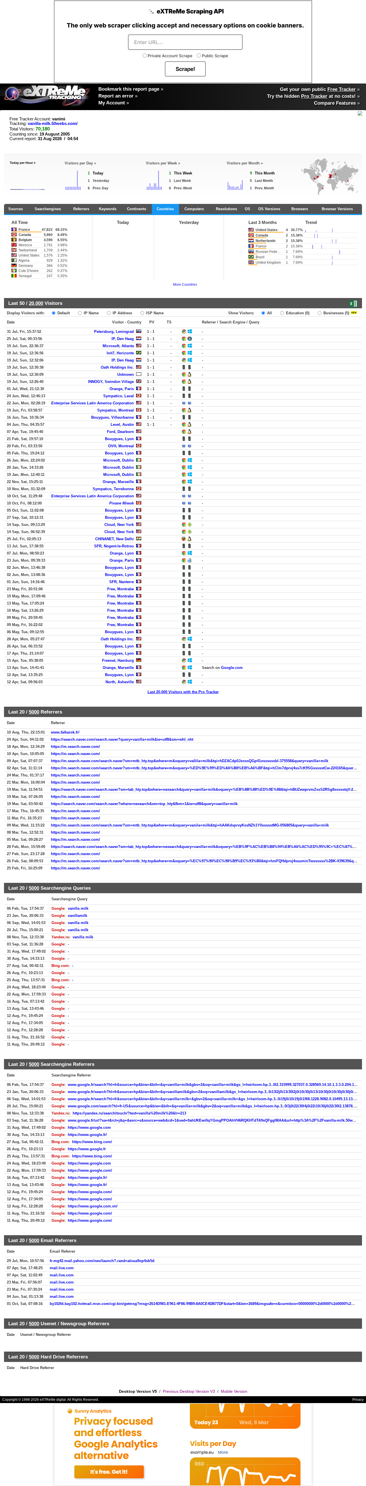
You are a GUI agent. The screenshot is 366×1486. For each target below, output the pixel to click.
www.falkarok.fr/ (65, 732)
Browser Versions (337, 209)
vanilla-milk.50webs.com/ (52, 123)
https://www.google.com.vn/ (93, 1206)
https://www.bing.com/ (92, 1142)
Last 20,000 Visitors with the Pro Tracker (183, 692)
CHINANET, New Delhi (114, 539)
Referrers (81, 209)
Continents (136, 209)
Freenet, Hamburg (118, 660)
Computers (194, 209)
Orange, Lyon (122, 553)
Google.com (232, 667)
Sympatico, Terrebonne (113, 489)
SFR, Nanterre (121, 582)
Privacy (358, 1400)
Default (63, 313)
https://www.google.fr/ (87, 1135)
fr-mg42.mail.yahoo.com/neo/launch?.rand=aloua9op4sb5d (102, 1261)
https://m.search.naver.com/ (75, 746)
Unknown (125, 374)
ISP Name (154, 313)
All (269, 313)
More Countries (185, 285)
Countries (165, 209)
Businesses (335, 313)
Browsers (299, 209)
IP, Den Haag (123, 339)
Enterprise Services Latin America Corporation (92, 403)
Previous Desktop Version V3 (189, 1391)
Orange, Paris (122, 389)
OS (247, 209)
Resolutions (226, 209)
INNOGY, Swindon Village (111, 382)
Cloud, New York (119, 525)
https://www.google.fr (87, 1149)
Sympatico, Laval (118, 396)
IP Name (91, 313)
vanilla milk (78, 908)
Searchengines (48, 209)
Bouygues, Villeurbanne (112, 417)
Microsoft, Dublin (118, 460)
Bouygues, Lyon (119, 439)
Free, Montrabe (120, 589)
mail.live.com (62, 1268)
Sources (15, 209)
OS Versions (269, 209)
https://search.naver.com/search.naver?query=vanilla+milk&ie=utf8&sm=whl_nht (122, 739)
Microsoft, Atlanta (118, 346)
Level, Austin (122, 424)
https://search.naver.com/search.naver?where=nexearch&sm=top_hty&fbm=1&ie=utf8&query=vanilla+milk (144, 804)
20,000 (36, 303)
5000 (34, 712)
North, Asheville (120, 682)
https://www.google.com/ (90, 1170)
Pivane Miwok (121, 503)
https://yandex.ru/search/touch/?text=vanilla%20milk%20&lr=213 (129, 1113)
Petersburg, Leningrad (114, 331)
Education (297, 313)
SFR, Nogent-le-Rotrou (114, 546)
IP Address (122, 313)
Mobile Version (234, 1391)
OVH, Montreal (121, 446)
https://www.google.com (89, 1127)
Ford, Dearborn (120, 432)
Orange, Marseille (118, 482)
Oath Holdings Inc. (117, 367)
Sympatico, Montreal (115, 410)
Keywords (107, 209)
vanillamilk (77, 915)
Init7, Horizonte (120, 353)
